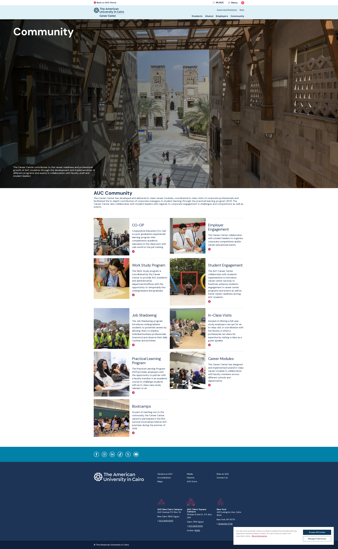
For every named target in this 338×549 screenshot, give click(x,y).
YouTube (136, 454)
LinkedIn (112, 454)
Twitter (128, 454)
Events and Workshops (227, 10)
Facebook (96, 454)
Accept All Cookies (317, 532)
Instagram (104, 454)
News (242, 10)
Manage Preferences (317, 539)
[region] (283, 536)
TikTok (120, 454)
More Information (259, 536)
